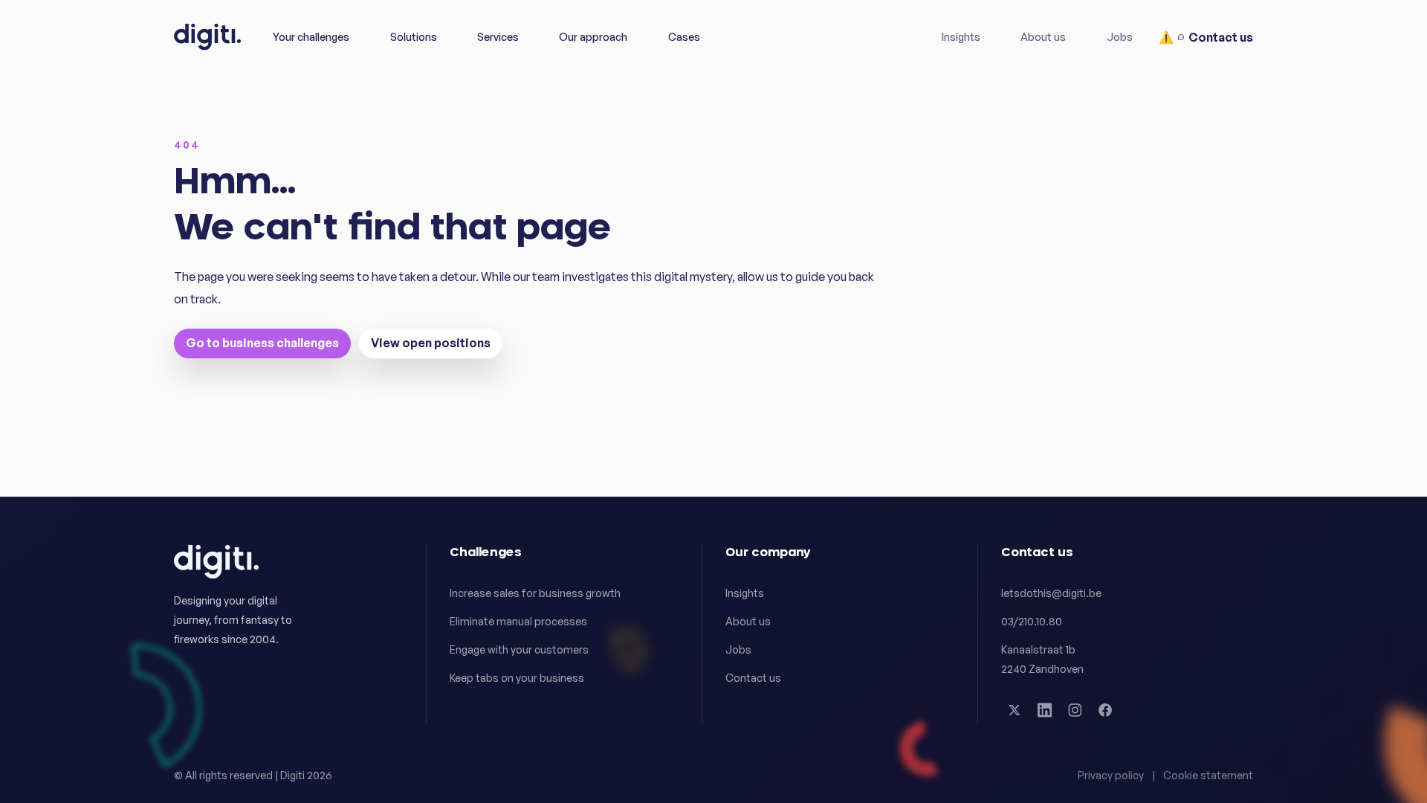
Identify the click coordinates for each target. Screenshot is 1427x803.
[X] (1014, 710)
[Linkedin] (1045, 710)
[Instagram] (1074, 710)
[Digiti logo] (207, 37)
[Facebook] (1105, 710)
